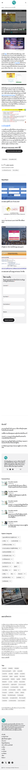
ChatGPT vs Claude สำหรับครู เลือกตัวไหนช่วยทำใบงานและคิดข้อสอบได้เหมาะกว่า (14, 437)
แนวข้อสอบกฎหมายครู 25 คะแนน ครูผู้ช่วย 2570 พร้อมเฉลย (14, 446)
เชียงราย (11, 461)
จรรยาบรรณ (22, 684)
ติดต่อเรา (8, 600)
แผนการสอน (21, 700)
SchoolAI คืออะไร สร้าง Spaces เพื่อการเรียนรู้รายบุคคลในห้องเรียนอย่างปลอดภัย (14, 429)
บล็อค (19, 563)
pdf (16, 676)
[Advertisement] (14, 338)
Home (3, 7)
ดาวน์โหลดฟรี (14, 687)
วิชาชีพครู (20, 695)
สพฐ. (5, 54)
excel (22, 673)
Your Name (6, 296)
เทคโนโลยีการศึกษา (7, 577)
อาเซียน (5, 573)
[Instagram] (10, 469)
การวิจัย (5, 541)
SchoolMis (17, 62)
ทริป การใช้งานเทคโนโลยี (7, 745)
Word (4, 681)
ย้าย (24, 689)
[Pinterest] (12, 469)
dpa (16, 673)
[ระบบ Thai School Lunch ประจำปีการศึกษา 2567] (14, 212)
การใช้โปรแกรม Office (8, 544)
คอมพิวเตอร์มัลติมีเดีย (8, 552)
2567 (4, 668)
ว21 (16, 692)
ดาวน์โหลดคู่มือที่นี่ (6, 125)
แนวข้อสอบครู (6, 581)
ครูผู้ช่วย (13, 684)
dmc (11, 673)
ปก (21, 687)
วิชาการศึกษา (15, 170)
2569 (16, 668)
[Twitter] (7, 469)
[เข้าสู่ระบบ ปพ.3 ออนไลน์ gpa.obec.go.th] (14, 235)
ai (14, 671)
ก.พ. (10, 681)
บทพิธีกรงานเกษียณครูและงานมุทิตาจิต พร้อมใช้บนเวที (14, 433)
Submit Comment (9, 320)
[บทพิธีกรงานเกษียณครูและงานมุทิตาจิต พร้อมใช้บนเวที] (4, 494)
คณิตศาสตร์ (5, 684)
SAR (13, 679)
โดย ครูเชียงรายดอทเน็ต (12, 481)
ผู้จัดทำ (16, 566)
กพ (15, 681)
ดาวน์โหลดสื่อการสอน (8, 555)
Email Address (6, 304)
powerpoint (5, 679)
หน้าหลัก (3, 734)
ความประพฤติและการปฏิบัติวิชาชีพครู (11, 548)
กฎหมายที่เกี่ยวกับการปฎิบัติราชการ (10, 537)
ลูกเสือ (11, 692)
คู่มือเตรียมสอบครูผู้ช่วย (6, 738)
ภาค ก (4, 689)
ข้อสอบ (22, 681)
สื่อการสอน (22, 698)
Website (5, 312)
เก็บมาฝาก (21, 573)
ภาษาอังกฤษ (12, 689)
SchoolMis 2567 (12, 159)
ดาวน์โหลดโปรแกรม (6, 170)
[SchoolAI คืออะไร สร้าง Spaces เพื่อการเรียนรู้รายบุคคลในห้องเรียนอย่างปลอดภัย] (4, 484)
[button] (2, 2)
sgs (18, 679)
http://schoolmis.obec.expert (8, 95)
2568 (10, 668)
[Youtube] (15, 469)
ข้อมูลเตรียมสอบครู (6, 743)
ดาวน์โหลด (5, 687)
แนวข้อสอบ (20, 577)
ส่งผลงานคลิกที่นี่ (5, 657)
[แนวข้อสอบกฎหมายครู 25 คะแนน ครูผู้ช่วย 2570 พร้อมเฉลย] (4, 524)
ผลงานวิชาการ (6, 566)
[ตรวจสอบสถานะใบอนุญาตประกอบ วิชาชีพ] (14, 260)
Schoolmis (4, 159)
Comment (5, 285)
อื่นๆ (13, 573)
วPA (22, 692)
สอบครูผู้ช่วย (13, 698)
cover (4, 673)
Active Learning (6, 671)
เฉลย (4, 700)
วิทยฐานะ (5, 698)
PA (11, 676)
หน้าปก (16, 570)
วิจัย (4, 695)
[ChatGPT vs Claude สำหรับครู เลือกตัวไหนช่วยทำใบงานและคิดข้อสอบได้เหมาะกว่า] (4, 503)
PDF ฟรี (22, 676)
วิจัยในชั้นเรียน (11, 695)
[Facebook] (5, 469)
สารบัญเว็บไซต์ (5, 736)
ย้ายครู (4, 692)
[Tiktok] (18, 469)
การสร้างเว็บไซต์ (15, 541)
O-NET (5, 676)
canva (20, 671)
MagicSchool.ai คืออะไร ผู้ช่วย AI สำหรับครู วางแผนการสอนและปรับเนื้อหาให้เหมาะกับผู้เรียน (14, 441)
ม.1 (18, 689)
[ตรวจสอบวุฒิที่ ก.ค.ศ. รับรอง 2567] (14, 191)
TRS (24, 679)
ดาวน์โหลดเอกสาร (7, 559)
